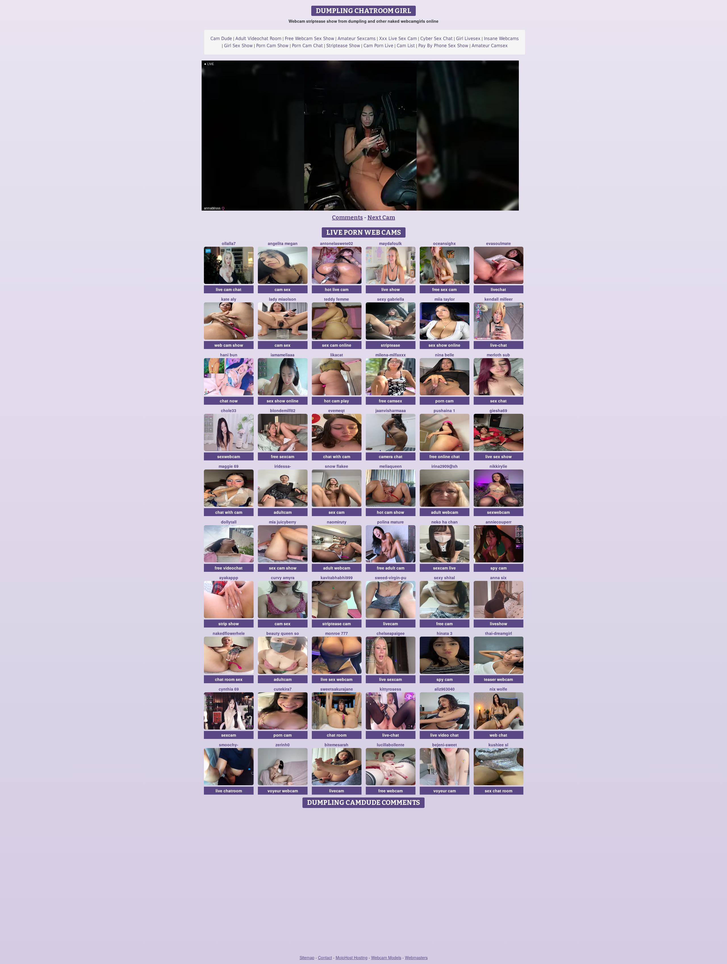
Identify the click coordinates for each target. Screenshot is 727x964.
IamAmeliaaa (282, 355)
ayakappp (228, 577)
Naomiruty (336, 522)
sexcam (228, 735)
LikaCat (336, 355)
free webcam (390, 790)
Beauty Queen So (282, 633)
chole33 (228, 410)
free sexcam (282, 456)
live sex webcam (336, 679)
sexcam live (444, 568)
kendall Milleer (498, 299)
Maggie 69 (229, 466)
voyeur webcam (283, 790)
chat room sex (229, 679)
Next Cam (381, 217)
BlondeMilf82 (282, 410)
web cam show (228, 345)
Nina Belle (444, 355)
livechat (498, 289)
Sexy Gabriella (390, 299)
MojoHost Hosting (351, 957)
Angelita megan (283, 243)
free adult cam (390, 568)
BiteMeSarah (336, 744)
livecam (390, 623)
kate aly (228, 299)
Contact (325, 957)
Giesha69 (498, 410)
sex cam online (336, 345)
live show (390, 289)
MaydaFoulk (390, 243)
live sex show (498, 456)
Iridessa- (282, 466)
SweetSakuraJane (336, 689)
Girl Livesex (468, 38)
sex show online (444, 345)
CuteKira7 (283, 689)
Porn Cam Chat (307, 45)
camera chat (390, 456)
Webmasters (416, 957)
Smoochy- (228, 744)
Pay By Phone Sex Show (443, 45)
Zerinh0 (282, 744)
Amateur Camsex (490, 45)
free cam (444, 623)
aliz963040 (444, 689)
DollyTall (229, 522)
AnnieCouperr (498, 522)
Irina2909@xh (444, 466)
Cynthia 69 (229, 689)
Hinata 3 (444, 633)
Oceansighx (444, 243)
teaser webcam (498, 679)
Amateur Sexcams (357, 38)
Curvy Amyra (282, 577)
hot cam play (336, 401)
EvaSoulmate (498, 243)
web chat (498, 735)
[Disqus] (363, 882)
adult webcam (444, 512)
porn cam (444, 401)
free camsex (390, 401)
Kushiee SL (498, 744)
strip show (228, 623)
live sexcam (390, 679)
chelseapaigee (391, 633)
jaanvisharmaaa (390, 410)
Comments (347, 217)
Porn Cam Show (272, 45)
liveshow (498, 623)
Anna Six (498, 577)
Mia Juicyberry (282, 522)
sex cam (336, 512)
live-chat (498, 345)
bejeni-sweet (444, 744)
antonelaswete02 (336, 243)
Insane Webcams (501, 38)
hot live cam (336, 289)
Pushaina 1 (444, 410)
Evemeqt (336, 410)
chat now (229, 401)
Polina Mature (390, 522)
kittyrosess (390, 689)
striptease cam (336, 623)
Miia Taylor (444, 299)
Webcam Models (386, 957)
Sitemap (307, 957)
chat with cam (336, 456)
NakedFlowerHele (229, 633)
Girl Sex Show (238, 45)
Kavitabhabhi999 (337, 577)
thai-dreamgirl (498, 633)
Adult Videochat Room (258, 38)
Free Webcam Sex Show (309, 38)
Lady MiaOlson (282, 299)
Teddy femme (336, 299)
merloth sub (498, 355)
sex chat (498, 401)
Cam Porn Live (378, 45)
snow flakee (336, 466)
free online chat (444, 456)
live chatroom (229, 790)
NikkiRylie (498, 466)
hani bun (228, 355)
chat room (336, 735)
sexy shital (444, 577)
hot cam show (390, 512)
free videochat (229, 568)
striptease (390, 345)
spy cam (498, 568)
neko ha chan (444, 522)
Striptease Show (343, 45)
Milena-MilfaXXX (390, 355)
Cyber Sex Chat (436, 38)
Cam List (406, 45)
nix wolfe (498, 689)
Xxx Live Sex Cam (398, 38)
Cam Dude (221, 38)
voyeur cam (444, 790)
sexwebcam (228, 456)
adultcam (283, 512)
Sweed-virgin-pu (390, 577)
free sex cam (444, 289)
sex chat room (498, 790)
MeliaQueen (390, 466)
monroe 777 (336, 633)
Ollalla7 (229, 243)
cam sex (283, 289)
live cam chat (228, 289)
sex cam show (282, 568)
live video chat (444, 735)
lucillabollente (390, 744)
